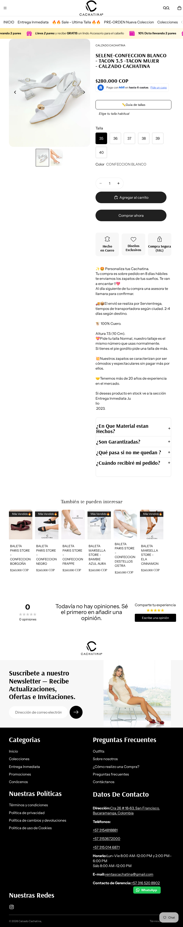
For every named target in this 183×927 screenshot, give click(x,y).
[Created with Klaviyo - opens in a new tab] (91, 527)
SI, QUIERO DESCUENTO (35, 487)
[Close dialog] (178, 402)
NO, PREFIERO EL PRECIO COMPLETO (32, 499)
